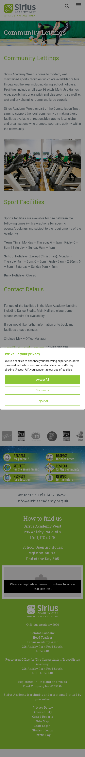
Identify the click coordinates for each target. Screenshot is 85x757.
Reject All (42, 401)
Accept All (42, 379)
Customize (42, 390)
